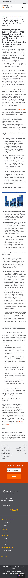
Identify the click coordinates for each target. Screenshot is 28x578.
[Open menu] (25, 6)
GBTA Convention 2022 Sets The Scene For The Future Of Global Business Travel (21, 449)
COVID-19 (7, 15)
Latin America (13, 15)
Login (24, 3)
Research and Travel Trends (14, 17)
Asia (3, 15)
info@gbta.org (6, 505)
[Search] (22, 7)
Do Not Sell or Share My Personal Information (13, 573)
